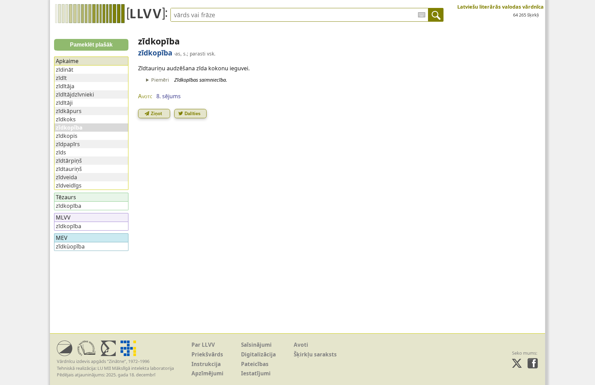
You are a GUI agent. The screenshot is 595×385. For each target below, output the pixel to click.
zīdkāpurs (69, 111)
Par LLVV (203, 344)
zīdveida (66, 177)
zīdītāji (64, 103)
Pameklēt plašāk (91, 45)
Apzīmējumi (207, 373)
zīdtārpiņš (69, 160)
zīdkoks (66, 119)
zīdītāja (65, 86)
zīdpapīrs (68, 144)
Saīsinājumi (256, 344)
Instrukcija (206, 364)
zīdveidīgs (69, 185)
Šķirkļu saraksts (315, 354)
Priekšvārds (207, 354)
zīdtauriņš (69, 169)
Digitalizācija (258, 354)
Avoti (301, 344)
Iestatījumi (256, 373)
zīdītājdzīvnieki (75, 94)
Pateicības (255, 364)
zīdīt (61, 78)
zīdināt (64, 69)
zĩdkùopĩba (70, 246)
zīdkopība (68, 206)
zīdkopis (66, 136)
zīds (61, 152)
